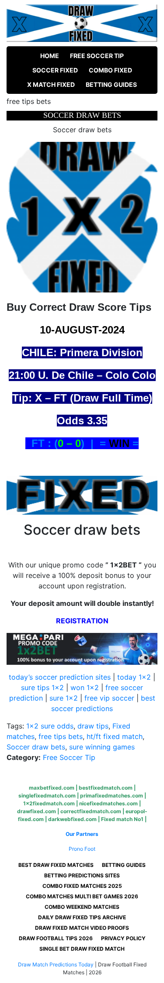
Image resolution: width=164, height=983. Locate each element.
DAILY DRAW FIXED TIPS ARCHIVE (82, 917)
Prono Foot (82, 849)
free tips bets (60, 736)
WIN (119, 443)
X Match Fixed (51, 84)
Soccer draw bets (36, 746)
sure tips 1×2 (42, 687)
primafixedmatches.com (111, 795)
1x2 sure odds (49, 726)
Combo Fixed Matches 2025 (82, 886)
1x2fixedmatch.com (49, 803)
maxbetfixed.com (51, 787)
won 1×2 (84, 687)
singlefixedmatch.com (47, 795)
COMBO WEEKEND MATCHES (82, 907)
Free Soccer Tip (97, 55)
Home (49, 55)
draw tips (92, 726)
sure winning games (102, 746)
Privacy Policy (123, 938)
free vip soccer (109, 698)
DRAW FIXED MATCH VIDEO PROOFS (82, 928)
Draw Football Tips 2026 (56, 938)
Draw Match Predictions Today (56, 964)
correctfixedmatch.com (90, 811)
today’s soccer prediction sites (60, 677)
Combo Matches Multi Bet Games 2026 (82, 896)
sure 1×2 (63, 698)
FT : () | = (67, 443)
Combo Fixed (110, 70)
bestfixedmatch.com (106, 787)
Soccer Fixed (55, 70)
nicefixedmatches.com (108, 803)
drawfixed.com (36, 811)
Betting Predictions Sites (82, 875)
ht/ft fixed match (115, 736)
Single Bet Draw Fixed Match (82, 948)
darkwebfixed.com (72, 819)
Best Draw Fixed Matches (56, 865)
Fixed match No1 (122, 819)
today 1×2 (134, 677)
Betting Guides (111, 84)
